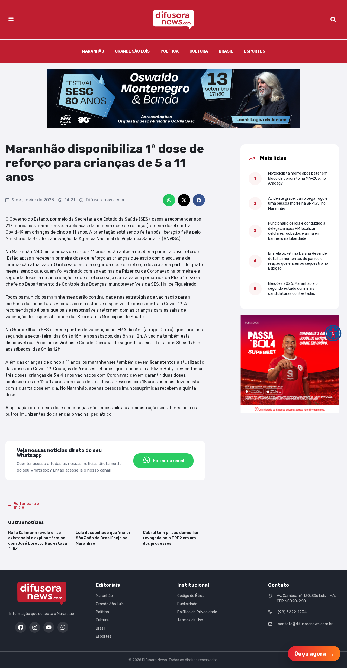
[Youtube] (48, 627)
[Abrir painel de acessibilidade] (333, 333)
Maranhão (93, 51)
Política (169, 51)
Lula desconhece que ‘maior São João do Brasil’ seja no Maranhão (103, 538)
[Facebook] (20, 627)
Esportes (254, 51)
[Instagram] (34, 627)
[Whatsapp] (62, 627)
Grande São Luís (132, 51)
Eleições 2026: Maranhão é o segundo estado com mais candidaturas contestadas (293, 288)
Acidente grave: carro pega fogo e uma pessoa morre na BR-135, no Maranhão (297, 203)
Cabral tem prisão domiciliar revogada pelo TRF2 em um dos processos (171, 538)
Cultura (198, 51)
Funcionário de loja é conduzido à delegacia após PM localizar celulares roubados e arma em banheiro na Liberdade (296, 231)
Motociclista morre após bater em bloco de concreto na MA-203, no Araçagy (297, 178)
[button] (169, 200)
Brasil (226, 51)
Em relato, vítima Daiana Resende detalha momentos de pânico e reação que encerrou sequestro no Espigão (298, 261)
